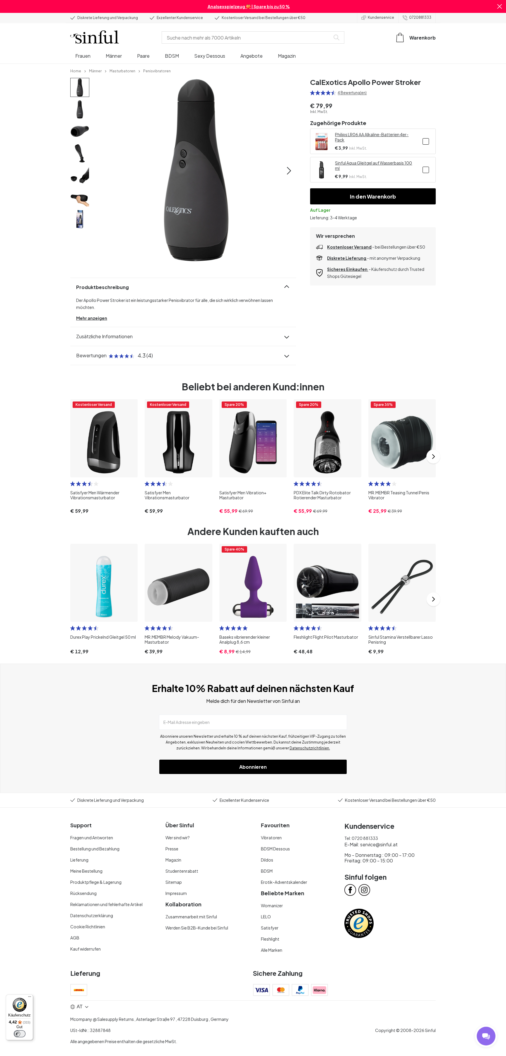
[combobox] (247, 37)
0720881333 (420, 17)
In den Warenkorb (373, 196)
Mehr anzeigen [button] (91, 318)
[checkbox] (426, 141)
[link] (75, 70)
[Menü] (29, 998)
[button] (499, 6)
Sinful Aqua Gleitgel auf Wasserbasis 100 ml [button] (373, 165)
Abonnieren (253, 767)
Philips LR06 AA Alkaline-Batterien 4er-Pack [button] (371, 137)
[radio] (312, 92)
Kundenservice (381, 17)
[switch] (19, 1033)
